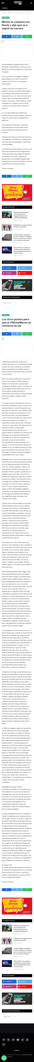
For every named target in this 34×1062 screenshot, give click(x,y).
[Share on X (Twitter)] (17, 36)
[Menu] (3, 3)
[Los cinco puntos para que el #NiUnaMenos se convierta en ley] (17, 348)
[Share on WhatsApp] (27, 36)
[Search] (31, 3)
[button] (4, 1058)
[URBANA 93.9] (18, 3)
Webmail (5, 8)
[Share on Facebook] (7, 36)
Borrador (6, 17)
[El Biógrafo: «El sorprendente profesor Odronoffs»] (7, 227)
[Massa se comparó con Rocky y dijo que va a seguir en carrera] (17, 50)
